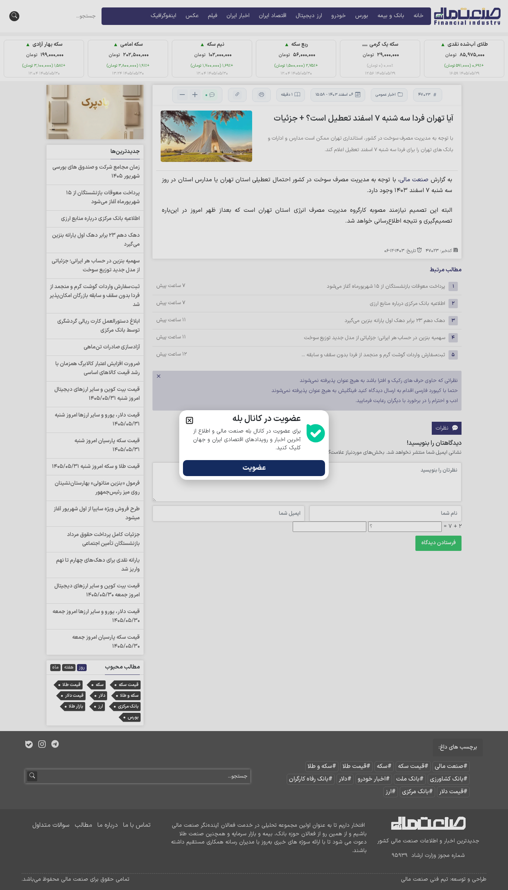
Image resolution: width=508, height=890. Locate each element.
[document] (254, 445)
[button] (189, 420)
